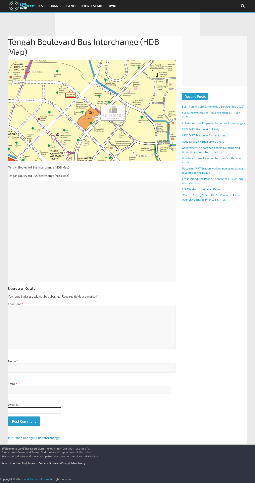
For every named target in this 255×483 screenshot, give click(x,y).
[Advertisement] (127, 24)
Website (13, 405)
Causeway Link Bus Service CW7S (203, 141)
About (6, 463)
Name (13, 361)
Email (12, 384)
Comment (15, 304)
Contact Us (19, 463)
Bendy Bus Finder (92, 6)
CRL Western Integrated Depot (201, 189)
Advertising (78, 463)
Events (71, 6)
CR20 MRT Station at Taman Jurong (204, 135)
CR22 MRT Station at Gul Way (200, 129)
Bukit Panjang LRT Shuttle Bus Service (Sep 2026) (213, 106)
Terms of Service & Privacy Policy (48, 463)
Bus (40, 6)
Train (54, 6)
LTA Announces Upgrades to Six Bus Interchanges (213, 123)
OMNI (112, 6)
